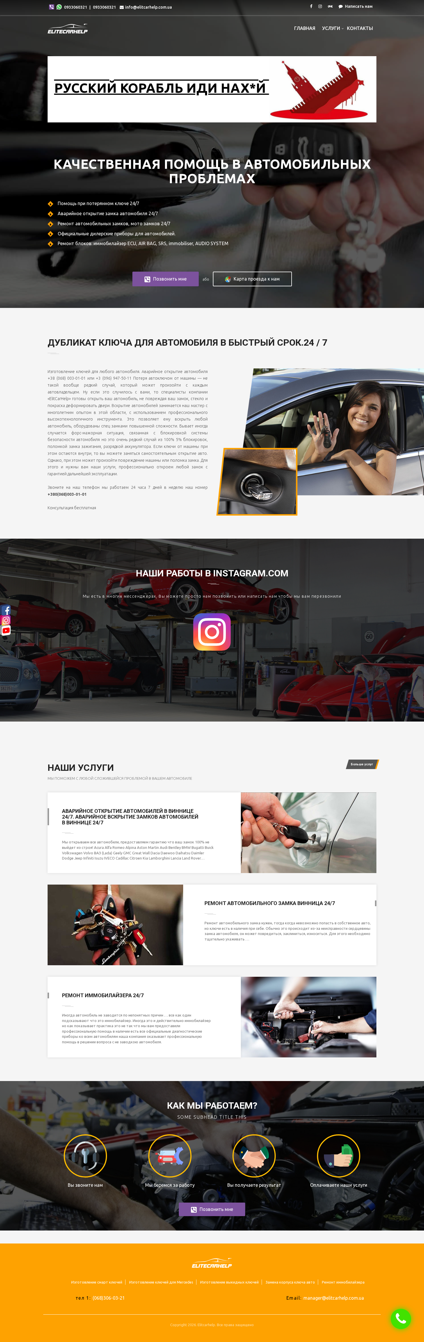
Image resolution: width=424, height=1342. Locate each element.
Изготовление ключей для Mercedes (161, 1282)
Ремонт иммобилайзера (343, 1282)
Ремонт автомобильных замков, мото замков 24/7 (113, 223)
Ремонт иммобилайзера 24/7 (103, 995)
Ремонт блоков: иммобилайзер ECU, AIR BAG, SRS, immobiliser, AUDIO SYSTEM (142, 243)
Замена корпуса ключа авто (290, 1282)
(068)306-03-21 (109, 1298)
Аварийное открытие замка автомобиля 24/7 (107, 213)
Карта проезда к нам (257, 278)
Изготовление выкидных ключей (229, 1282)
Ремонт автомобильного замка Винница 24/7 (270, 903)
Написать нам (358, 6)
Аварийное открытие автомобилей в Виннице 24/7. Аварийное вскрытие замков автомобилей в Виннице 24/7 (130, 817)
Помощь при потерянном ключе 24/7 (98, 203)
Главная (304, 28)
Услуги (331, 28)
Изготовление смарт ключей (96, 1282)
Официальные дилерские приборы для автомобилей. (116, 233)
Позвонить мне (170, 278)
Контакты (360, 28)
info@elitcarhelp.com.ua (148, 7)
